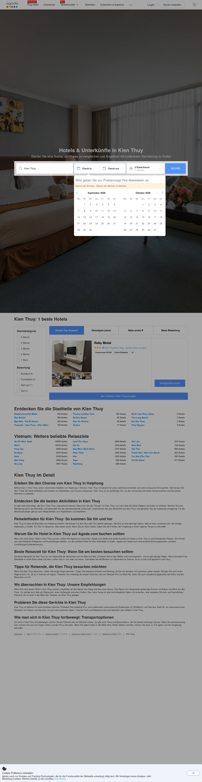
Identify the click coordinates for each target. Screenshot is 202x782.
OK (193, 772)
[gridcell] (85, 204)
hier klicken (60, 778)
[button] (77, 192)
